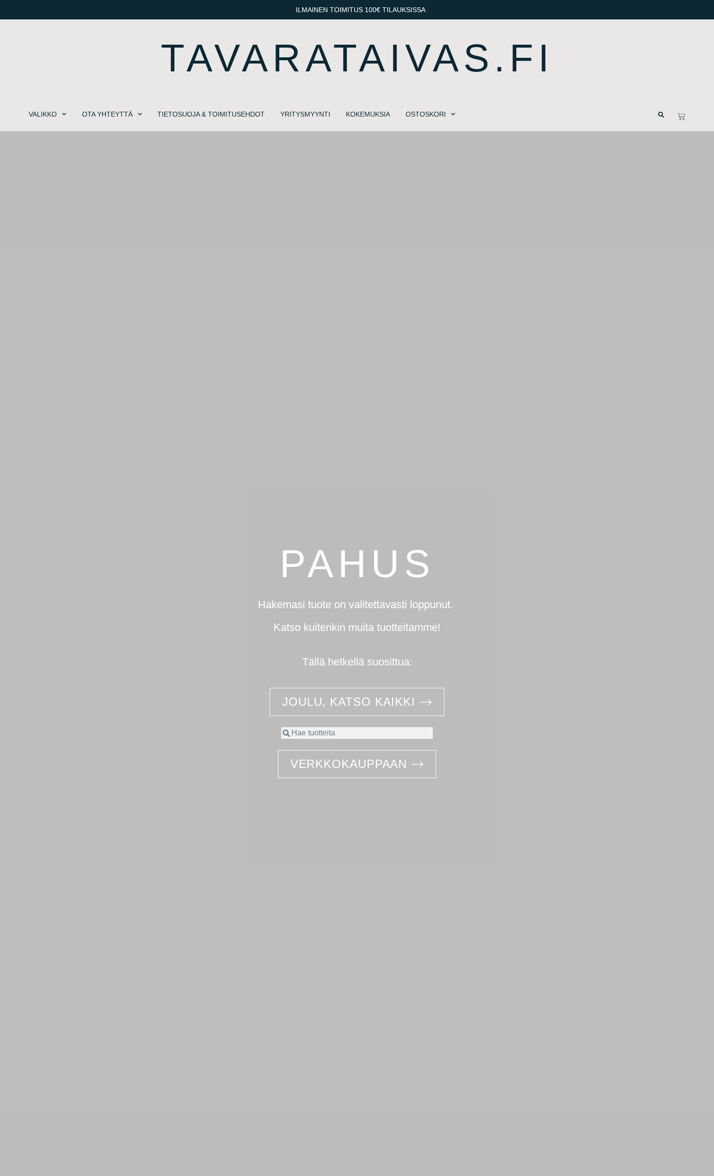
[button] (661, 114)
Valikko (43, 114)
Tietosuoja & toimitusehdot (211, 114)
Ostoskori (426, 114)
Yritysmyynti (305, 114)
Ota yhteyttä (107, 114)
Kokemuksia (368, 114)
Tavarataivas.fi (357, 58)
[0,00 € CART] (681, 116)
